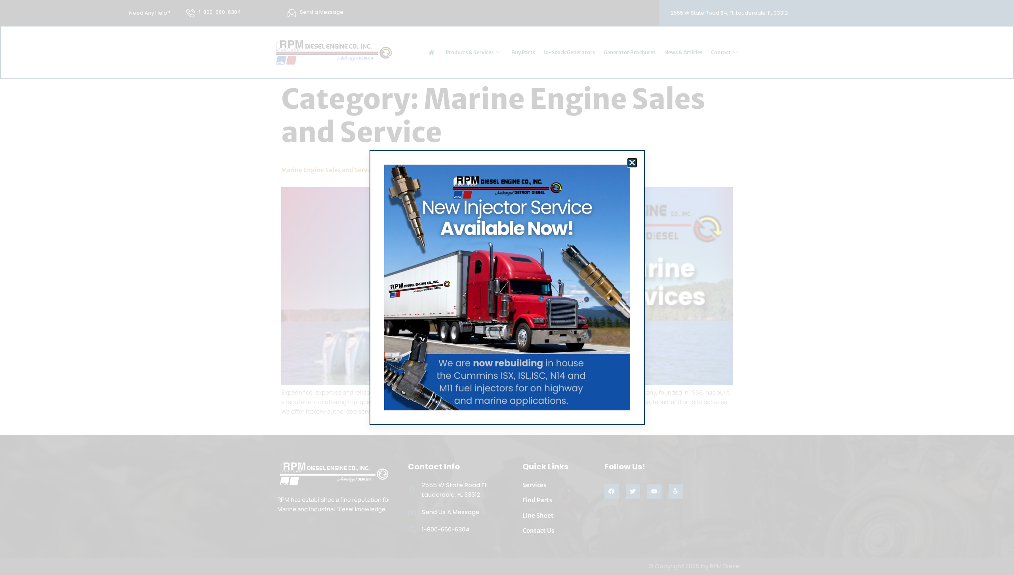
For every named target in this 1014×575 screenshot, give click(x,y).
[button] (632, 163)
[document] (507, 287)
